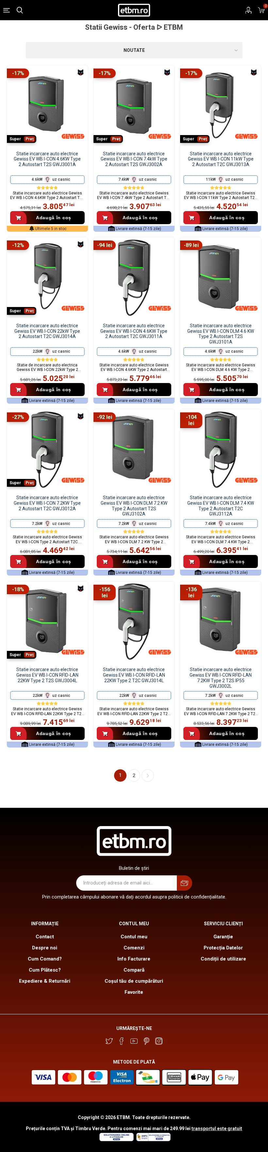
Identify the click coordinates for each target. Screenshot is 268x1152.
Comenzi (134, 948)
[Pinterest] (146, 1041)
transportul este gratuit (217, 1128)
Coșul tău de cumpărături (134, 981)
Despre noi (44, 948)
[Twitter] (109, 1041)
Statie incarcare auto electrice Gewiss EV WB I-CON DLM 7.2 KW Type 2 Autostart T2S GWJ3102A (134, 505)
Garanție (223, 937)
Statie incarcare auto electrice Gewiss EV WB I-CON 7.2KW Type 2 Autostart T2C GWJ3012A (47, 503)
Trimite (184, 883)
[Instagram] (159, 1041)
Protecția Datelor (223, 948)
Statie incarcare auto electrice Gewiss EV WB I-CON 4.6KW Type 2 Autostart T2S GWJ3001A (47, 159)
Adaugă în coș (53, 217)
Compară (134, 970)
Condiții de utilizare (223, 959)
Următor (148, 775)
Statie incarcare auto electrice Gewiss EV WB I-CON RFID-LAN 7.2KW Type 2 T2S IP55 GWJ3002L (221, 677)
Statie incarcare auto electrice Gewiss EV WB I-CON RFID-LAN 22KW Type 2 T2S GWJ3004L (47, 675)
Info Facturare (133, 959)
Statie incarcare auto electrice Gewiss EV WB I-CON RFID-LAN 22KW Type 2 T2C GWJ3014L (134, 675)
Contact (45, 937)
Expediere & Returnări (44, 981)
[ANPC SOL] (116, 1139)
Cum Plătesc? (45, 970)
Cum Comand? (45, 959)
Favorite (134, 992)
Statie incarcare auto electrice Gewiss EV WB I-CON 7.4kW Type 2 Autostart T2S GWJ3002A (134, 159)
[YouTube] (134, 1041)
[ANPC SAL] (153, 1139)
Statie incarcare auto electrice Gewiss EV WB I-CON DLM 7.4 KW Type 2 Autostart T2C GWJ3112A (220, 505)
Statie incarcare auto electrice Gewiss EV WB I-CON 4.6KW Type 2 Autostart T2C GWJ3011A (133, 331)
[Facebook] (121, 1041)
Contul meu (134, 937)
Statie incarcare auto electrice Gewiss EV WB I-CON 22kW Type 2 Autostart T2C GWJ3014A (47, 331)
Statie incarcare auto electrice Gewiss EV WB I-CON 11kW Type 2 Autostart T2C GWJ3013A (221, 159)
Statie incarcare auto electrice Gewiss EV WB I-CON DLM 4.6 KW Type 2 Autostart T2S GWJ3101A (220, 334)
